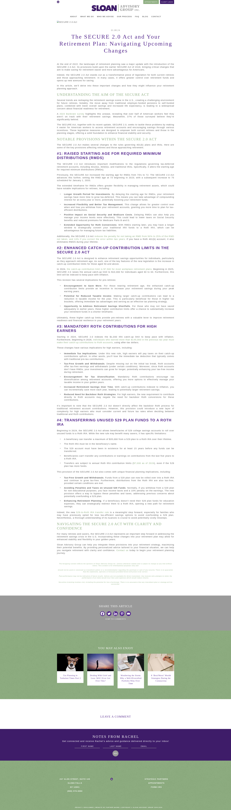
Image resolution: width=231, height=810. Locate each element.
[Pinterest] (122, 614)
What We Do (87, 17)
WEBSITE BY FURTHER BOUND (107, 807)
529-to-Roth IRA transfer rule (92, 512)
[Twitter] (109, 614)
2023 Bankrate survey (72, 114)
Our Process (124, 17)
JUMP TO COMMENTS (115, 619)
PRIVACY (78, 807)
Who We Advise (105, 17)
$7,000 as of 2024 (143, 463)
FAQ (137, 17)
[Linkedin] (115, 614)
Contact (156, 17)
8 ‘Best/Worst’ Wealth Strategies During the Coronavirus (161, 678)
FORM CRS (156, 787)
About (73, 17)
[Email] (128, 614)
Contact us (122, 550)
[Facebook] (102, 614)
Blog (145, 17)
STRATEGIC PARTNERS (156, 779)
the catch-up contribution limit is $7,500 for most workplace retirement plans (109, 269)
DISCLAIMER (89, 807)
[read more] (70, 662)
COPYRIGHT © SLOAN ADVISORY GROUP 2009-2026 (141, 807)
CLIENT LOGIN (167, 2)
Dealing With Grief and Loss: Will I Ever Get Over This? (100, 678)
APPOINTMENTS (150, 2)
